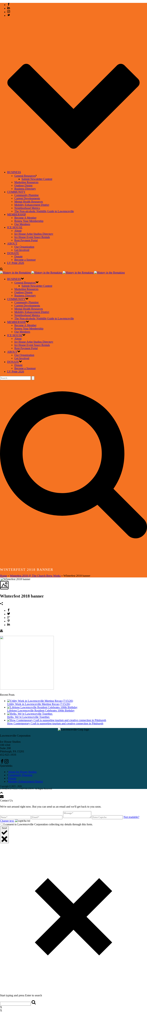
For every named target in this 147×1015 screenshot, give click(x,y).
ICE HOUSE (14, 227)
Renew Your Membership (28, 220)
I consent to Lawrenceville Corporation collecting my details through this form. (48, 824)
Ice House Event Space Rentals (32, 237)
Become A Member (25, 217)
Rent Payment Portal (26, 240)
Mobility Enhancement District (31, 204)
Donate (18, 256)
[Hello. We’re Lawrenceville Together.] (30, 713)
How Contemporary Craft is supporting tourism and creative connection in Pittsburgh (55, 723)
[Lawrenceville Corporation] (62, 272)
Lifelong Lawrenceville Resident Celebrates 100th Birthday (41, 710)
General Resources (25, 175)
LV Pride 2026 (15, 262)
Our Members (22, 224)
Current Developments (27, 198)
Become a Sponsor (25, 259)
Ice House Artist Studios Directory (33, 233)
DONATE (13, 253)
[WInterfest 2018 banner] (0, 579)
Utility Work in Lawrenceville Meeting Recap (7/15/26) (38, 704)
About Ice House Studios (22, 771)
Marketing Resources (26, 182)
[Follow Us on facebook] (2, 762)
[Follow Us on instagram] (6, 762)
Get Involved (21, 250)
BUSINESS (14, 172)
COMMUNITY (16, 191)
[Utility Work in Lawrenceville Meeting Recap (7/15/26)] (40, 700)
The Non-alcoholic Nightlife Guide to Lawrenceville (44, 211)
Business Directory (25, 188)
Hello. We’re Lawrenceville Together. (28, 716)
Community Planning (26, 195)
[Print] (1, 631)
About (18, 230)
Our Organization (24, 246)
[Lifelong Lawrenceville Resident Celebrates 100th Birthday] (42, 707)
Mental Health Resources (28, 201)
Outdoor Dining (23, 185)
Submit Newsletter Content (37, 179)
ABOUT (12, 243)
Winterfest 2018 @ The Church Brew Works (35, 575)
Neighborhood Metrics (27, 208)
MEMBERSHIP (16, 214)
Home (3, 575)
